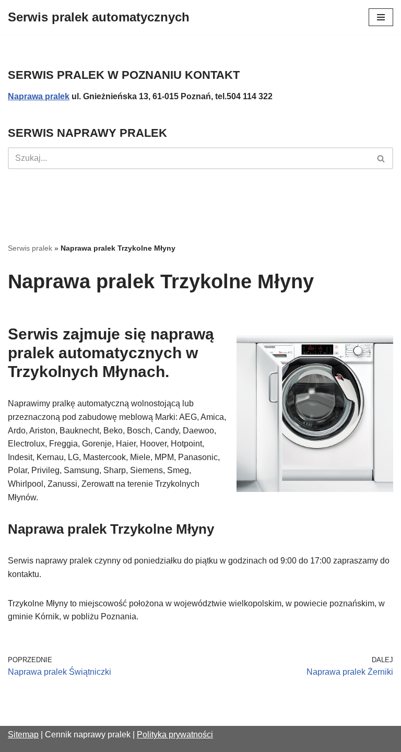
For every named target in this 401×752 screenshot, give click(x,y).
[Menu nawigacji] (381, 17)
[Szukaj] (381, 158)
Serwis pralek (30, 248)
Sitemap (23, 734)
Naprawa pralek (38, 96)
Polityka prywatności (175, 734)
